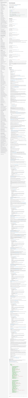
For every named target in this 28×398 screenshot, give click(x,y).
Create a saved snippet (3, 43)
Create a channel (2, 59)
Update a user (2, 75)
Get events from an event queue (4, 131)
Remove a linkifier (2, 113)
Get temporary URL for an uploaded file (4, 28)
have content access (16, 164)
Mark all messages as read (3, 24)
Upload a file (2, 14)
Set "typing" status (2, 84)
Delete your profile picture (3, 83)
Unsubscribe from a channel (3, 52)
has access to (16, 5)
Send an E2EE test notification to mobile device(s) (4, 142)
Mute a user (2, 97)
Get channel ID (2, 58)
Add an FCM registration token (3, 148)
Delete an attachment (3, 89)
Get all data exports (2, 125)
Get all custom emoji (2, 116)
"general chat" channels (19, 136)
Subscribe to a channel (3, 51)
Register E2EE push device (3, 143)
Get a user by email (2, 72)
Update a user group (2, 92)
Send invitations (2, 105)
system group (20, 327)
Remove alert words (2, 100)
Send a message (2, 13)
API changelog (2, 11)
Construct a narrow (2, 17)
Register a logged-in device (3, 140)
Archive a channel (2, 60)
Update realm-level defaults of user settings (4, 121)
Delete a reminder (2, 37)
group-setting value (12, 176)
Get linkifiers (2, 111)
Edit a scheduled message (3, 33)
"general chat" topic (21, 128)
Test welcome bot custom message (4, 127)
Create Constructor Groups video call (4, 150)
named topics (13, 128)
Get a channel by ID (2, 57)
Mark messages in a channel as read (4, 25)
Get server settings (2, 110)
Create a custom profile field (3, 120)
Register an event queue (3, 130)
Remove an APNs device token (3, 147)
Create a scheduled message (3, 32)
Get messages (2, 16)
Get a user (1, 71)
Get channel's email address (3, 61)
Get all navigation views (3, 46)
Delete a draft (2, 41)
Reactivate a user (2, 78)
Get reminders (2, 36)
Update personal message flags (3, 22)
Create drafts (2, 40)
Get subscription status (3, 53)
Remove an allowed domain (3, 124)
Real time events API (2, 129)
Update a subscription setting (3, 55)
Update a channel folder (3, 69)
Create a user (2, 74)
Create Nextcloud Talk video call (4, 151)
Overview (1, 3)
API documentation (6, 0)
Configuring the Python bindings (4, 5)
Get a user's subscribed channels (4, 54)
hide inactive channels (14, 152)
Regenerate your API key (3, 101)
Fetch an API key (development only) (4, 138)
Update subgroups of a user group (4, 94)
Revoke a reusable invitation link (4, 108)
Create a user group (2, 91)
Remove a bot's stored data (3, 135)
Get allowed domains (3, 122)
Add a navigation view (3, 47)
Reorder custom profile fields (3, 119)
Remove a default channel (3, 66)
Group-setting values (3, 8)
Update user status (2, 80)
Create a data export (2, 126)
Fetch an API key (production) (3, 137)
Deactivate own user (2, 77)
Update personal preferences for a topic (4, 64)
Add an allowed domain (3, 123)
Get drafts (1, 39)
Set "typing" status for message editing (4, 85)
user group (14, 207)
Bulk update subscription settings (4, 56)
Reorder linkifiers (2, 114)
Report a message (2, 29)
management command (16, 86)
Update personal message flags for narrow (4, 23)
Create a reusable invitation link (4, 106)
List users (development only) (3, 139)
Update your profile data (3, 81)
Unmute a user (2, 98)
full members (13, 105)
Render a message (2, 19)
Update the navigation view (3, 48)
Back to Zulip (2, 154)
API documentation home (4, 2)
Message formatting (2, 9)
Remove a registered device (3, 141)
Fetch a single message (3, 20)
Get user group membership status (4, 95)
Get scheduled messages (3, 31)
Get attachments (2, 88)
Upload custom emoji (3, 117)
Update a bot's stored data (3, 134)
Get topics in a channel (3, 62)
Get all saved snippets (3, 42)
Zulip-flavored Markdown (20, 78)
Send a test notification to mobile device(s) (4, 145)
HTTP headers (2, 6)
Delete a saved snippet (3, 44)
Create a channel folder (3, 67)
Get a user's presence (3, 86)
